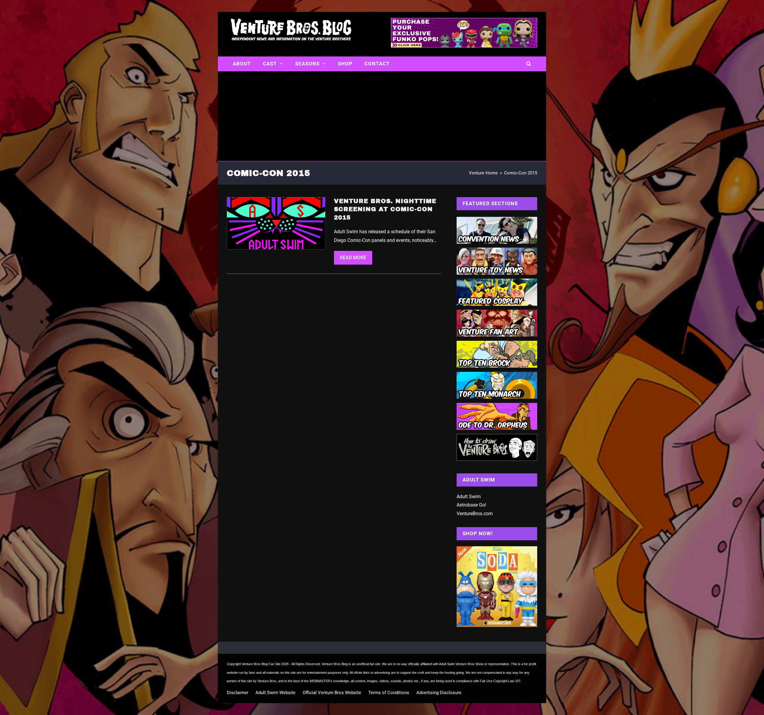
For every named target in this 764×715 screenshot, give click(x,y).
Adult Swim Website (275, 692)
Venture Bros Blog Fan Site (261, 664)
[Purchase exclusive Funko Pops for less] (464, 46)
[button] (528, 63)
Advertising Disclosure (438, 692)
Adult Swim (469, 496)
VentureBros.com (475, 513)
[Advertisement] (382, 116)
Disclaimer (237, 692)
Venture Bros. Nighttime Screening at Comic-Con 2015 (385, 209)
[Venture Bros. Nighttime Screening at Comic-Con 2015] (276, 223)
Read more (353, 257)
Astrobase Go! (471, 505)
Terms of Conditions (388, 692)
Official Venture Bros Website (332, 692)
